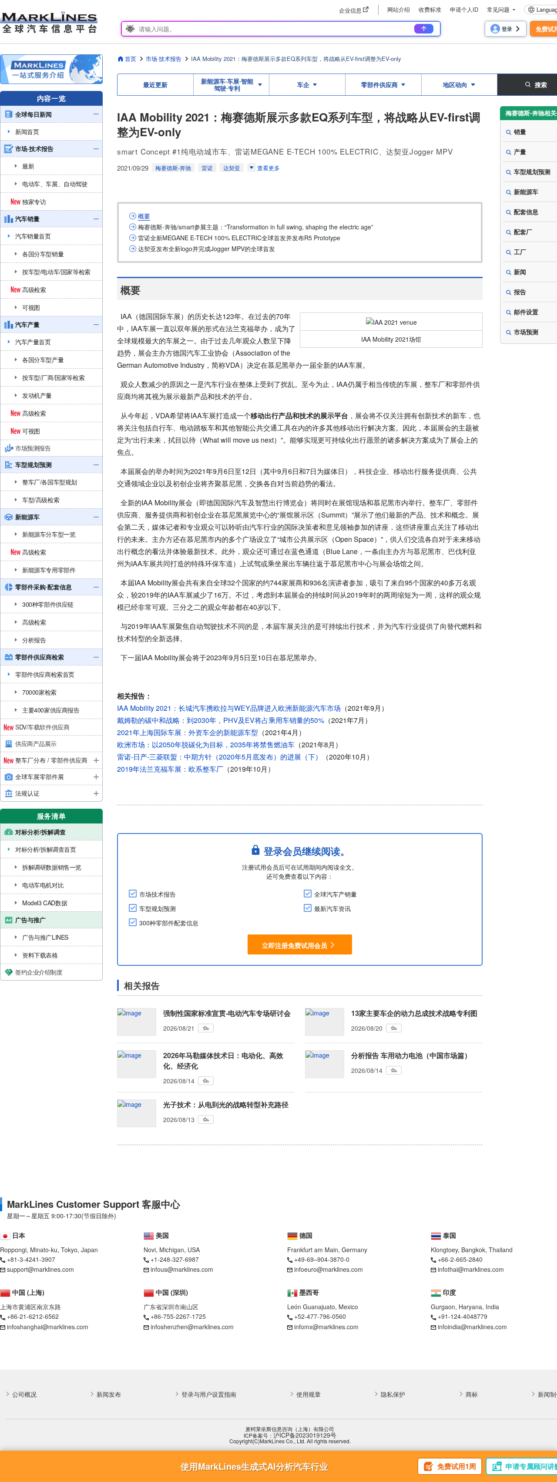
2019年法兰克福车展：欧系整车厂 (170, 769)
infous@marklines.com (182, 1269)
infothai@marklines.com (471, 1269)
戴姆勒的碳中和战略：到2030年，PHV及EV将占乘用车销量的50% (220, 720)
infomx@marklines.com (326, 1326)
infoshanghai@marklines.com (47, 1326)
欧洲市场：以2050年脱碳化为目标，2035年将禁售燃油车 (206, 744)
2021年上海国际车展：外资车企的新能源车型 (187, 732)
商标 (472, 1394)
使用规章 (308, 1394)
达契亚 (231, 168)
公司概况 (24, 1394)
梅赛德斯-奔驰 (173, 168)
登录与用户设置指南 (208, 1394)
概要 (144, 216)
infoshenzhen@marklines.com (192, 1326)
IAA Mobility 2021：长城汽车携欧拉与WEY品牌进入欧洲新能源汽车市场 (229, 708)
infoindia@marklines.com (472, 1326)
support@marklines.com (40, 1269)
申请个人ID (464, 9)
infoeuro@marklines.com (328, 1269)
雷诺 (207, 168)
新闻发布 (109, 1394)
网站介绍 (398, 9)
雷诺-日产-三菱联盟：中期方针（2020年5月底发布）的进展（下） (219, 757)
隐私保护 (393, 1394)
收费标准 (430, 9)
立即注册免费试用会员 (294, 945)
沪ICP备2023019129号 (304, 1435)
